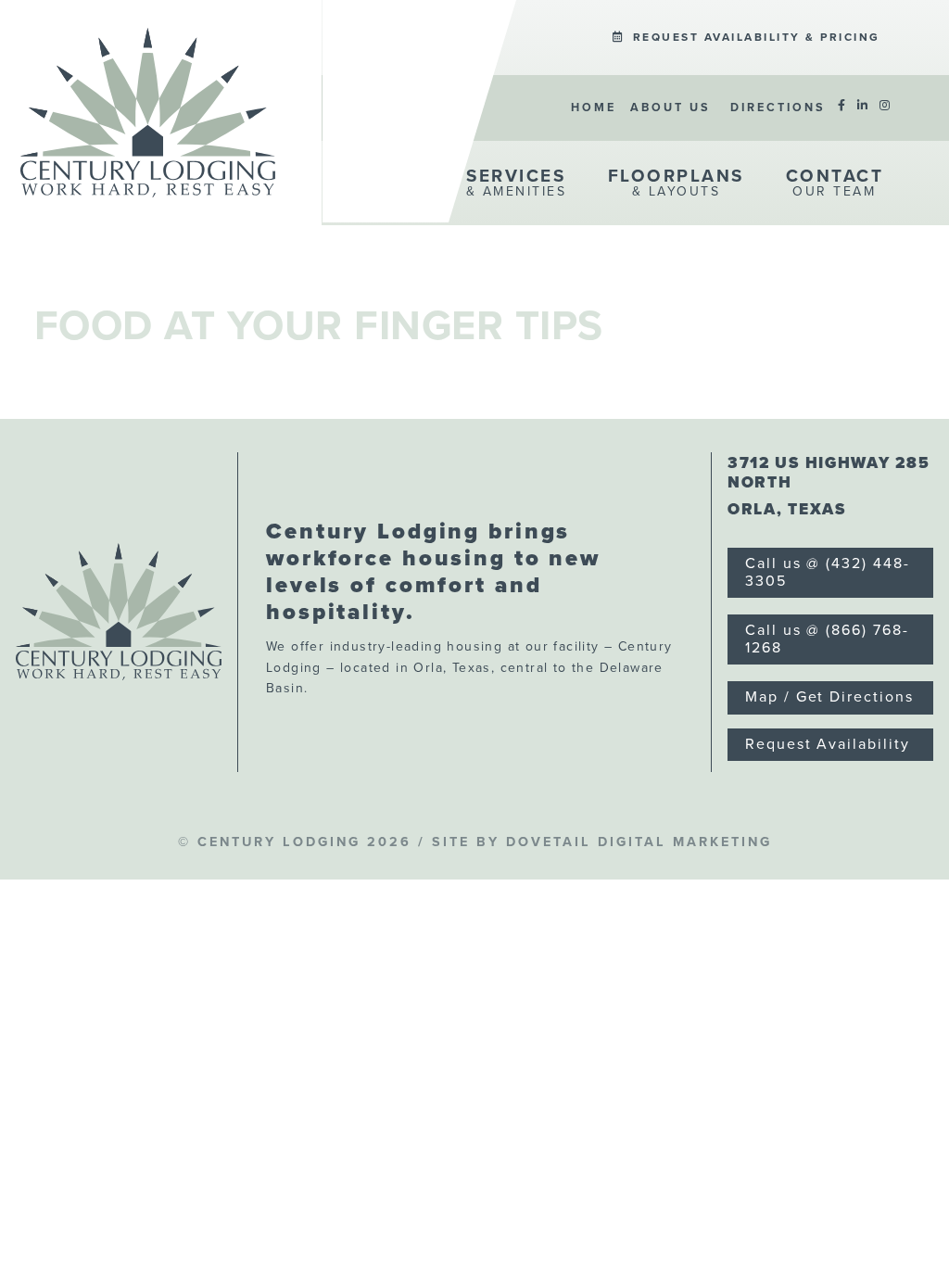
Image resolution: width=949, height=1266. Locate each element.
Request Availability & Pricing (753, 37)
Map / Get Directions (829, 697)
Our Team (835, 182)
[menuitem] (746, 37)
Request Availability (827, 744)
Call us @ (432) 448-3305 (827, 572)
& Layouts (676, 182)
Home (593, 107)
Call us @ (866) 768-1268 (826, 639)
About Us (670, 107)
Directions (778, 107)
